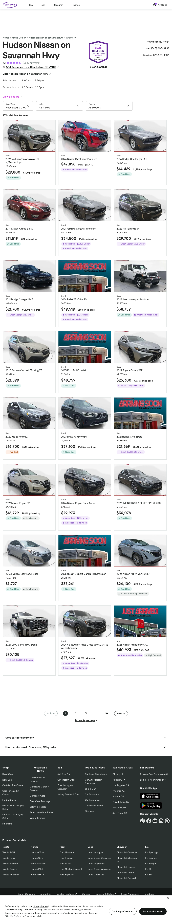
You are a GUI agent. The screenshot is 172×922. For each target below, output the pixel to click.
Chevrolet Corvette (127, 852)
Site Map (89, 811)
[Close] (168, 898)
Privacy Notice (40, 906)
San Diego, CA (120, 813)
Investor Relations (65, 893)
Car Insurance (92, 799)
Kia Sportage (151, 852)
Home (6, 37)
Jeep (90, 846)
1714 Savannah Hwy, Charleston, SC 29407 (31, 67)
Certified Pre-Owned (13, 785)
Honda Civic (37, 857)
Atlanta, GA (118, 796)
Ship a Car (90, 788)
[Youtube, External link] (155, 820)
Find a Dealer (19, 37)
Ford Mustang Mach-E (70, 869)
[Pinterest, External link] (167, 820)
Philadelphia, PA (121, 801)
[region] (86, 908)
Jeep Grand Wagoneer (100, 869)
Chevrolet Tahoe (125, 872)
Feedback (149, 893)
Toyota (5, 846)
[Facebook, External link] (148, 820)
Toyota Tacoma (10, 863)
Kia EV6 (149, 874)
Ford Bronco (66, 857)
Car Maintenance (94, 805)
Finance (76, 4)
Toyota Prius (8, 857)
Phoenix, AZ (119, 790)
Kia (146, 846)
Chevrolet (122, 846)
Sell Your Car (64, 774)
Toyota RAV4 (8, 852)
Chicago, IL (118, 774)
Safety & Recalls (38, 806)
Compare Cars (37, 795)
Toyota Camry (9, 869)
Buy (31, 4)
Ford (61, 846)
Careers (86, 893)
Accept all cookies (153, 911)
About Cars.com (26, 893)
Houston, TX (119, 779)
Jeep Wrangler (95, 852)
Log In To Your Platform (152, 779)
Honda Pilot (37, 869)
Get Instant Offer (66, 779)
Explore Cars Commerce (153, 774)
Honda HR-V (37, 874)
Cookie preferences (123, 911)
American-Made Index (41, 812)
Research (58, 4)
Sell (43, 4)
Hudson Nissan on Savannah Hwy (46, 37)
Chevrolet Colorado (127, 878)
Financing (7, 823)
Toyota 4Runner (10, 874)
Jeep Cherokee (96, 874)
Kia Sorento (151, 857)
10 (106, 713)
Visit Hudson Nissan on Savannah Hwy (25, 73)
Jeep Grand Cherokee (99, 857)
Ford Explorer (66, 874)
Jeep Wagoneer (96, 863)
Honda (34, 846)
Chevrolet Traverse (126, 867)
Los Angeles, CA (121, 785)
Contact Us (45, 893)
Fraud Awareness (130, 893)
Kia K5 (148, 869)
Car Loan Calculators (96, 774)
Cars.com (28, 909)
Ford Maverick (66, 852)
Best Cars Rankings (40, 801)
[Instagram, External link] (161, 820)
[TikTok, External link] (142, 820)
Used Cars (7, 774)
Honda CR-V (37, 852)
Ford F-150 (65, 863)
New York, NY (119, 807)
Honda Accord (38, 863)
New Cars (7, 779)
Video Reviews (37, 817)
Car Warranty (92, 794)
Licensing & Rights (104, 893)
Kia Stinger (150, 863)
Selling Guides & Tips (68, 794)
